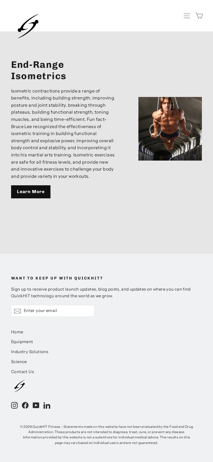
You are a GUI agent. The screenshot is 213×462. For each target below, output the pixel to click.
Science (19, 361)
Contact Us (22, 371)
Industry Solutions (29, 351)
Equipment (22, 341)
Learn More (31, 191)
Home (17, 331)
